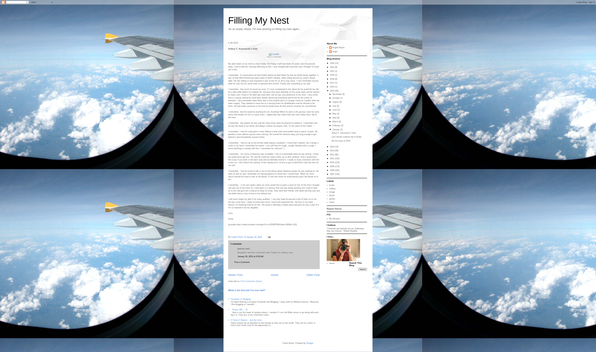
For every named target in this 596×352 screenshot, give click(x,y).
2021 (332, 71)
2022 (332, 67)
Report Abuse (334, 208)
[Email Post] (269, 237)
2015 (332, 91)
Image (332, 192)
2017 (332, 83)
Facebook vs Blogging (241, 299)
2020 (332, 75)
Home (274, 275)
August (335, 102)
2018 (332, 79)
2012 (332, 154)
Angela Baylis (338, 47)
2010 (332, 162)
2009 (332, 166)
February (336, 125)
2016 (332, 87)
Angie (334, 51)
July (334, 106)
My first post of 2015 (341, 141)
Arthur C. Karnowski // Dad (344, 133)
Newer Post (235, 275)
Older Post (313, 275)
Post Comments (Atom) (251, 281)
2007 (332, 174)
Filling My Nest (258, 20)
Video (331, 202)
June (334, 110)
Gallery (332, 188)
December (337, 94)
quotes (332, 199)
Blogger (310, 343)
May (334, 114)
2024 (332, 63)
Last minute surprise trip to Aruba (346, 137)
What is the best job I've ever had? (246, 290)
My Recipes (334, 218)
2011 (332, 158)
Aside (331, 185)
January (336, 129)
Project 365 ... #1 (240, 309)
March (335, 121)
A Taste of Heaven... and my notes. (247, 320)
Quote (332, 195)
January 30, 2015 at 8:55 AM (250, 256)
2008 (332, 170)
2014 (332, 147)
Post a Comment (242, 262)
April (334, 118)
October (336, 98)
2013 (332, 150)
